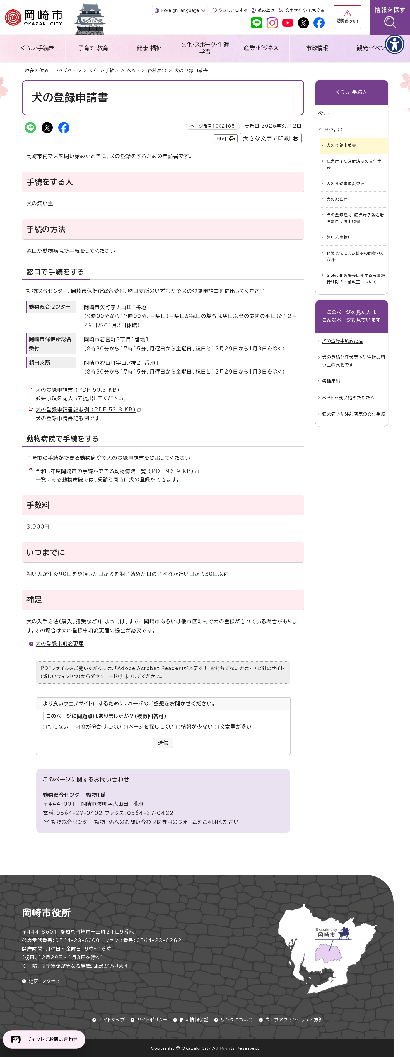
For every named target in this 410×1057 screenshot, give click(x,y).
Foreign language (180, 10)
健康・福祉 (149, 48)
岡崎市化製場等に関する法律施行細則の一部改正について (356, 279)
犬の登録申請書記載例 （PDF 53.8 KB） (86, 409)
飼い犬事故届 (339, 237)
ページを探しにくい (151, 726)
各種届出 (157, 70)
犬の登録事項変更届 (60, 643)
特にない (58, 726)
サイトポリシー (152, 1019)
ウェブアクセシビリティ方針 (295, 1019)
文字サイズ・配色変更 (305, 10)
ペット (133, 70)
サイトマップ (112, 1019)
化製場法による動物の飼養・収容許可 (355, 256)
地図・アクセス (44, 981)
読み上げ (266, 10)
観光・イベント (373, 48)
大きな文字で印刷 (266, 138)
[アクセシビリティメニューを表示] (394, 44)
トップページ (68, 70)
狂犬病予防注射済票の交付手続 (354, 164)
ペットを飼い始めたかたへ (348, 397)
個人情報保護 (194, 1019)
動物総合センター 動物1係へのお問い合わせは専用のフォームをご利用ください (145, 821)
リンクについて (237, 1019)
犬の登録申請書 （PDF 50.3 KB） (78, 389)
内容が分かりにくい (99, 726)
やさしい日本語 (233, 10)
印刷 (221, 139)
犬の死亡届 (337, 199)
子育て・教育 (93, 48)
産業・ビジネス (261, 48)
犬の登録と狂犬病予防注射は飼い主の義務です (353, 361)
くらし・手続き (37, 48)
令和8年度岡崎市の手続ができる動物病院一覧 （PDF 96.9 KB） (115, 471)
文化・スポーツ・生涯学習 (205, 48)
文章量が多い (236, 726)
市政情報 (317, 48)
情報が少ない (197, 726)
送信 (163, 742)
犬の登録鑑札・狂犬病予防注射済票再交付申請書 (355, 218)
